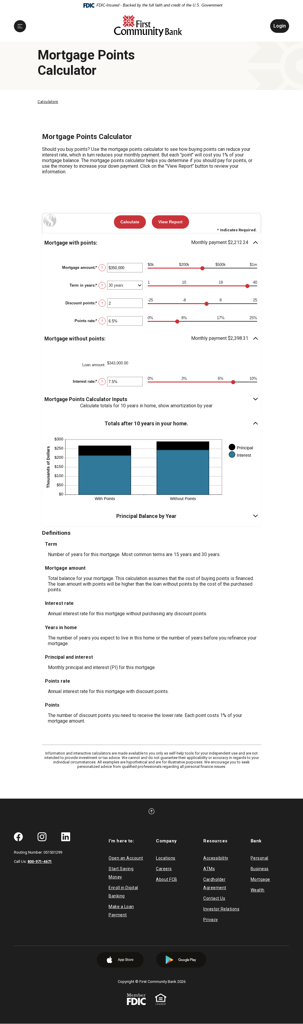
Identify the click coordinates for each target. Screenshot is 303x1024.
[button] (151, 243)
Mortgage (260, 879)
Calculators (48, 102)
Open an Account (126, 858)
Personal (259, 858)
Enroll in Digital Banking (123, 891)
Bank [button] (256, 841)
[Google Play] (181, 960)
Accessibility (215, 858)
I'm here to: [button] (121, 841)
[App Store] (120, 960)
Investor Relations (221, 909)
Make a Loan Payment (121, 910)
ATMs (209, 868)
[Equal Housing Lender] (161, 999)
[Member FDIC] (136, 999)
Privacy (210, 919)
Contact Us (214, 898)
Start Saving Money (121, 872)
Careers (164, 868)
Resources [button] (215, 841)
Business (260, 868)
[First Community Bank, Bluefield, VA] (148, 26)
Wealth (258, 890)
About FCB (166, 879)
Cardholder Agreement (214, 883)
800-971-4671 (40, 861)
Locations (165, 858)
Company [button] (166, 841)
